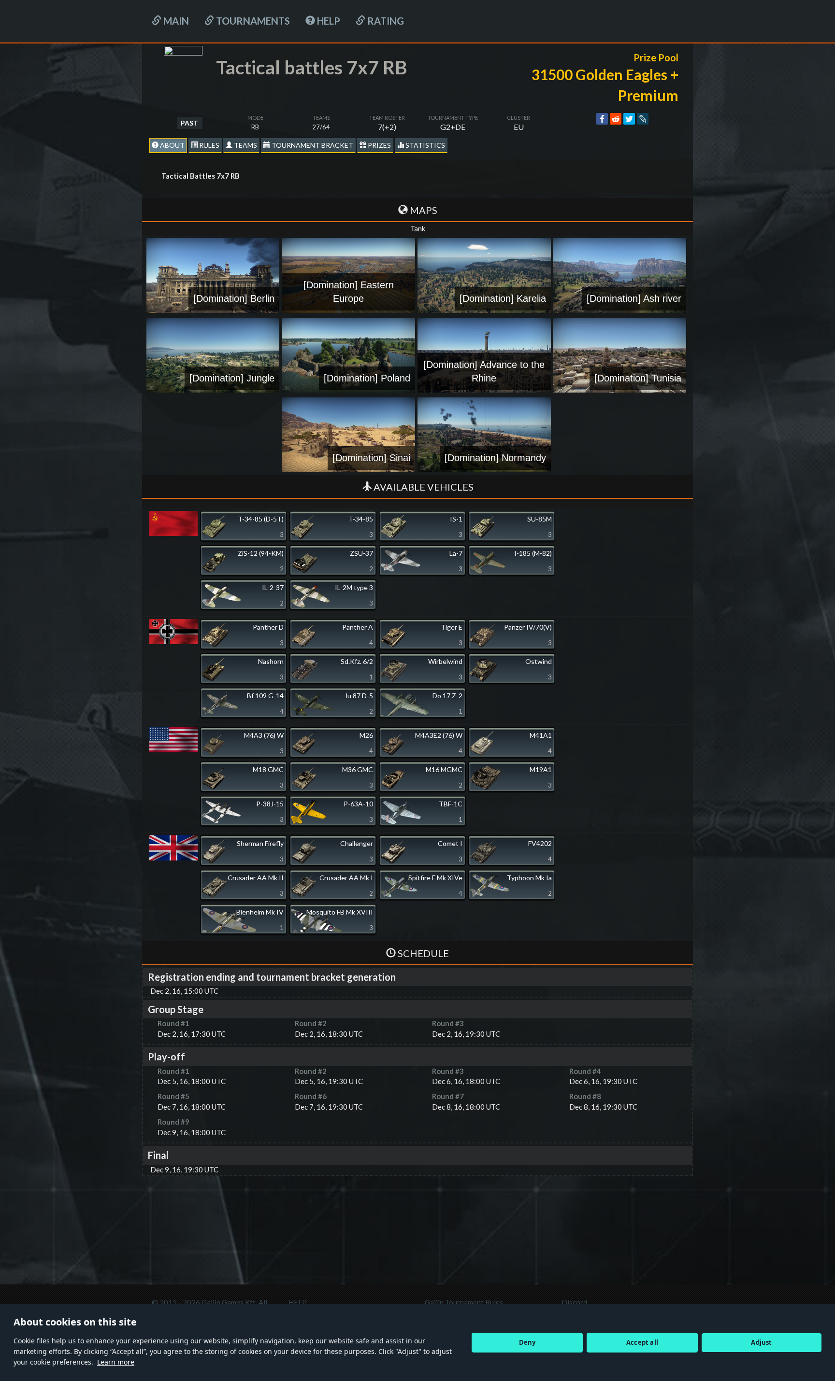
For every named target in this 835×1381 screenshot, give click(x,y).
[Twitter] (629, 119)
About (171, 145)
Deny (527, 1342)
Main (175, 21)
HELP (327, 21)
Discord (574, 1302)
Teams (244, 145)
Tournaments (252, 21)
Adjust (761, 1342)
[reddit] (615, 119)
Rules (208, 145)
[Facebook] (602, 119)
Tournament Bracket (311, 145)
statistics (424, 145)
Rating (384, 21)
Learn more (115, 1362)
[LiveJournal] (642, 119)
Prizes (378, 145)
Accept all (642, 1342)
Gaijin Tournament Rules (464, 1302)
